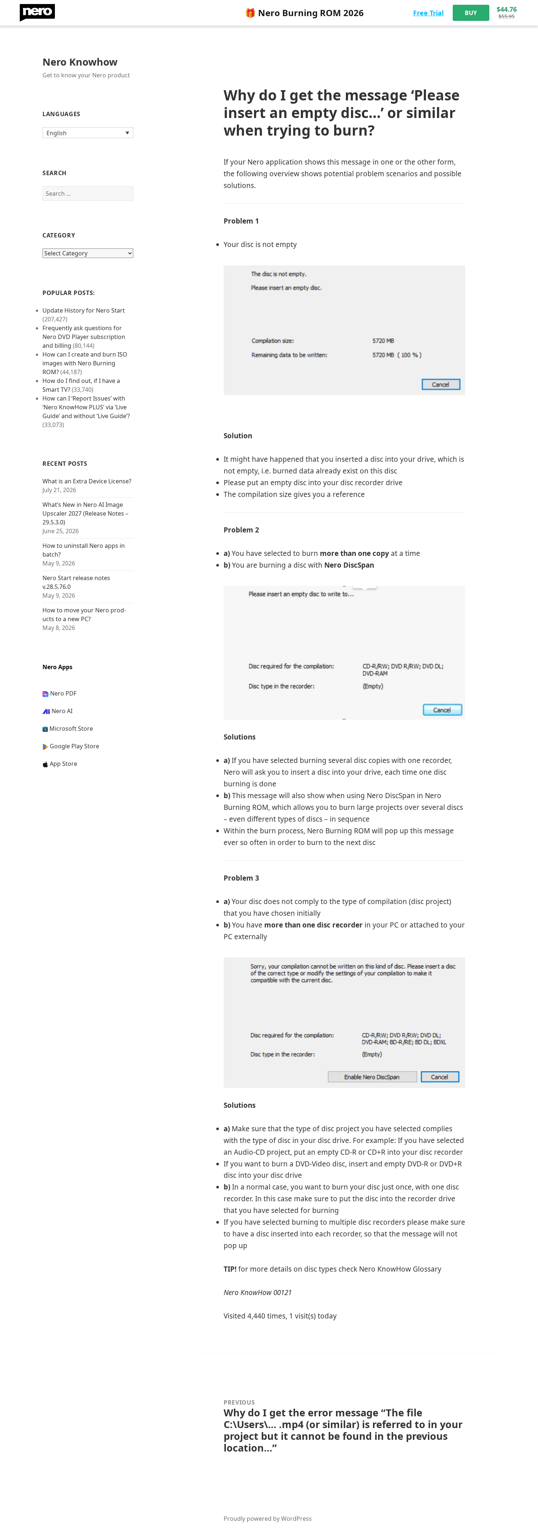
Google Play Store (74, 746)
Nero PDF (63, 693)
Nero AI (62, 711)
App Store (63, 764)
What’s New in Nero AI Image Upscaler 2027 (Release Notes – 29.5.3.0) (85, 513)
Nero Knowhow (79, 62)
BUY (471, 13)
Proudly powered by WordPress (268, 1519)
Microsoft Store (71, 728)
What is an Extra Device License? (86, 481)
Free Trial (428, 12)
